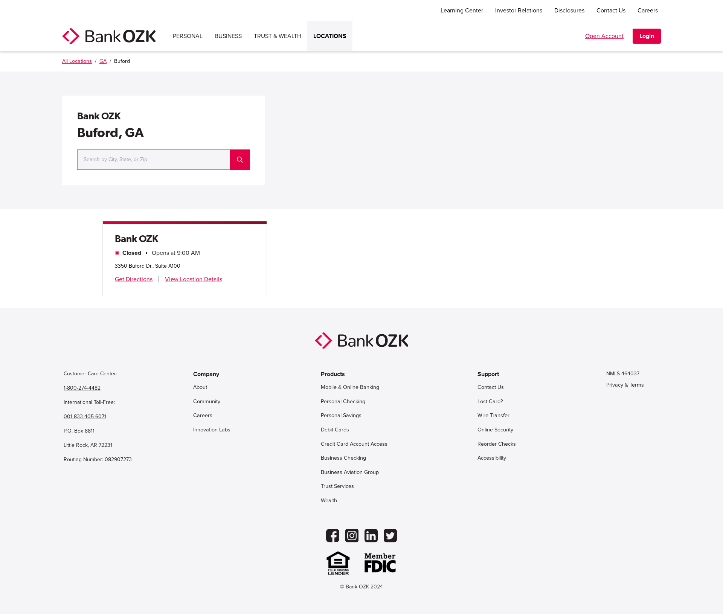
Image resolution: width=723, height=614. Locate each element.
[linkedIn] (371, 535)
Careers (648, 10)
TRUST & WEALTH (277, 36)
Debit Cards (335, 430)
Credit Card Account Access (354, 444)
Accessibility (491, 458)
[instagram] (351, 535)
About (200, 387)
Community (206, 401)
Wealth (329, 500)
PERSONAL (188, 36)
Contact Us (610, 10)
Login (646, 36)
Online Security (495, 430)
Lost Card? (490, 401)
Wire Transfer (493, 415)
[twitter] (390, 535)
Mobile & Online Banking (350, 387)
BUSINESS (228, 36)
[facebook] (332, 535)
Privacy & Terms (625, 385)
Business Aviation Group (350, 472)
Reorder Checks (496, 444)
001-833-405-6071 (85, 416)
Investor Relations (518, 10)
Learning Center (462, 10)
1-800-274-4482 (82, 388)
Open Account (604, 36)
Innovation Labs (211, 430)
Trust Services (337, 486)
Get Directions (134, 279)
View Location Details (193, 279)
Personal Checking (343, 401)
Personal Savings (341, 415)
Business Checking (343, 458)
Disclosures (569, 10)
